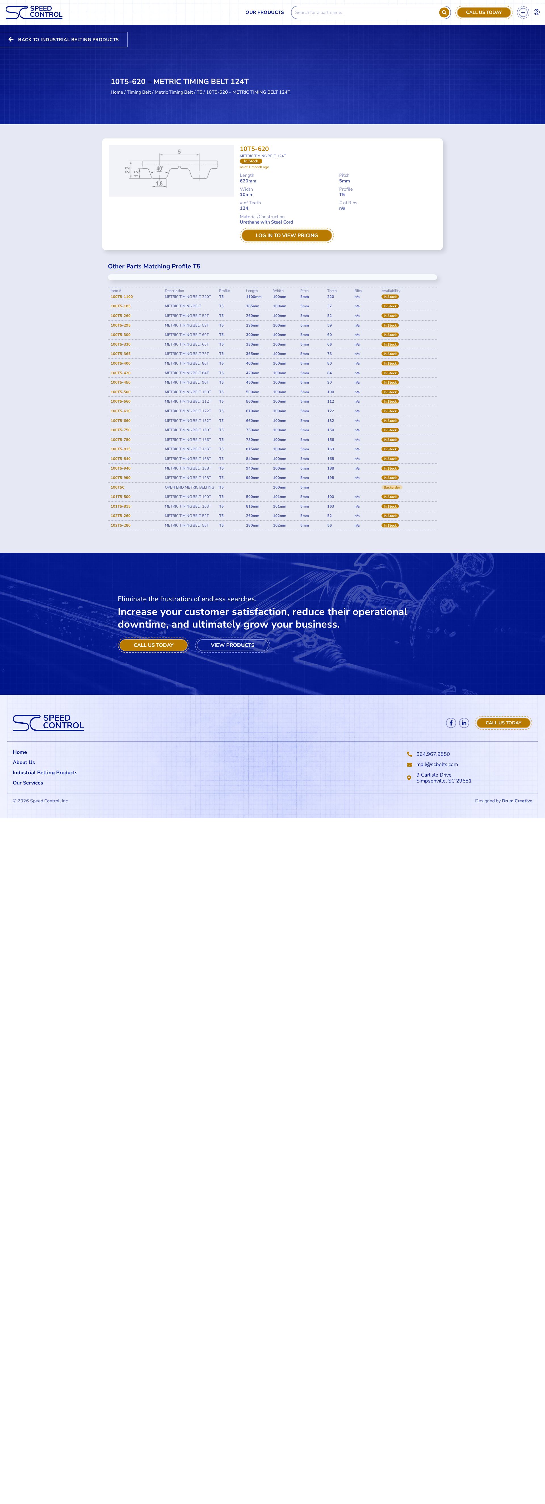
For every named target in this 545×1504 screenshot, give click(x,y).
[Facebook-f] (451, 723)
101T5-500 (121, 496)
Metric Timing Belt (174, 92)
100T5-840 (121, 458)
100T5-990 (121, 477)
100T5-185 (121, 306)
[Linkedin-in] (464, 723)
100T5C (118, 487)
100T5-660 (121, 420)
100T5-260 (121, 315)
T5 (199, 92)
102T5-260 (121, 515)
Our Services (28, 782)
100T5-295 (121, 325)
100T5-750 (121, 430)
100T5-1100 (122, 296)
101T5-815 (121, 506)
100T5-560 (121, 401)
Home (117, 92)
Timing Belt (139, 92)
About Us (24, 762)
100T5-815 (121, 449)
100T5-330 (121, 344)
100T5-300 (121, 334)
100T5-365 (121, 353)
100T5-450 (121, 382)
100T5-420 (121, 373)
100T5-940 (121, 468)
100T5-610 (121, 411)
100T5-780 (121, 439)
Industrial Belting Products (45, 772)
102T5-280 (121, 525)
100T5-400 (121, 363)
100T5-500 (121, 392)
